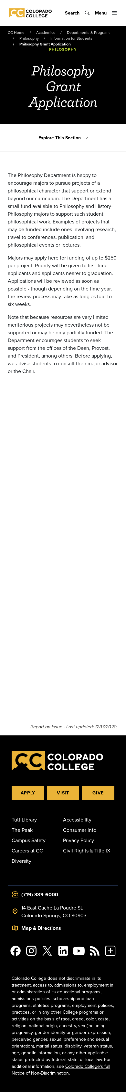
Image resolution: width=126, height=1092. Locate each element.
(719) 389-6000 (39, 894)
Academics (45, 32)
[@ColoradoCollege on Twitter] (47, 950)
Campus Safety (29, 840)
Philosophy (29, 38)
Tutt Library (24, 819)
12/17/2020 (106, 727)
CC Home (16, 32)
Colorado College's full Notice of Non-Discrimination (61, 1069)
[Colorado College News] (94, 950)
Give (98, 793)
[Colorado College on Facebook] (16, 950)
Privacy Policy (78, 840)
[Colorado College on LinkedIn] (63, 950)
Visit (63, 793)
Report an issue (46, 727)
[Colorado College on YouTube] (79, 950)
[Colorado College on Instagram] (31, 950)
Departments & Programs (88, 32)
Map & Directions (41, 928)
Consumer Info (79, 829)
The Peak (22, 829)
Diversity (21, 860)
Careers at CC (27, 850)
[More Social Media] (110, 950)
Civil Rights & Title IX (86, 850)
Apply (28, 793)
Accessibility (77, 819)
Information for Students (71, 38)
